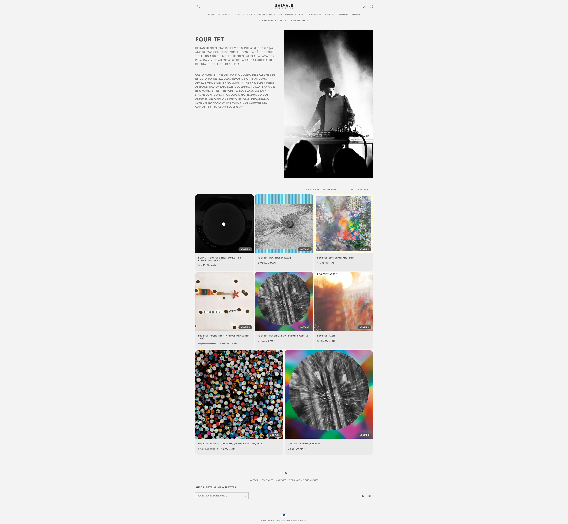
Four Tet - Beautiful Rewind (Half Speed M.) (283, 336)
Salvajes (281, 480)
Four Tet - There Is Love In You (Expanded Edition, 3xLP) (230, 444)
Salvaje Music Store (277, 521)
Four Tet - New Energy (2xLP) (274, 258)
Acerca (254, 480)
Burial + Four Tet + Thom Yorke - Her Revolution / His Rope (219, 259)
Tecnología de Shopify (296, 521)
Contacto (267, 480)
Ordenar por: (312, 189)
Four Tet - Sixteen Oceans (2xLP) (335, 258)
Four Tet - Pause (326, 336)
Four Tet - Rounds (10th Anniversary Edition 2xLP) (224, 337)
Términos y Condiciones (303, 480)
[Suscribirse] (245, 495)
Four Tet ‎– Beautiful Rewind (304, 444)
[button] (198, 6)
